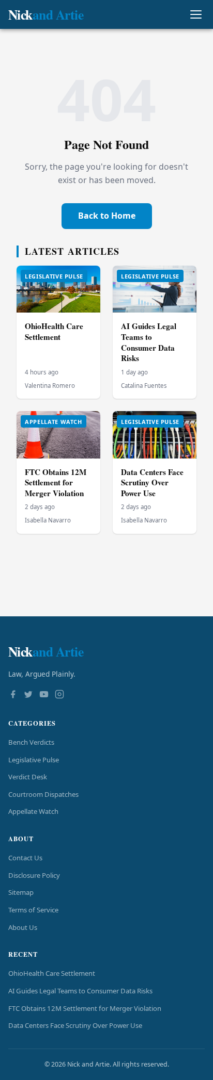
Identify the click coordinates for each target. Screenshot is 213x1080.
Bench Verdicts (31, 742)
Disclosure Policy (34, 875)
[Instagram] (59, 695)
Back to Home (106, 215)
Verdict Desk (27, 776)
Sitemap (21, 892)
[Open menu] (196, 14)
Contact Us (25, 857)
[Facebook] (13, 695)
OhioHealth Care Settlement (54, 331)
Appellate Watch (33, 811)
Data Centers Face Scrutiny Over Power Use (152, 482)
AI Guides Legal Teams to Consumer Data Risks (148, 342)
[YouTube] (44, 695)
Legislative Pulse (33, 759)
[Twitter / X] (28, 695)
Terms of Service (33, 909)
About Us (22, 927)
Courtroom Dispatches (43, 794)
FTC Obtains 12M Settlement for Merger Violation (55, 482)
